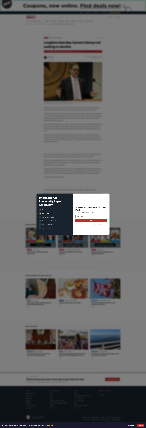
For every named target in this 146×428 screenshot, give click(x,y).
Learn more (50, 425)
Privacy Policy (100, 224)
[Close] (106, 196)
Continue (91, 220)
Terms (95, 224)
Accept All (140, 425)
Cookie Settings (130, 425)
